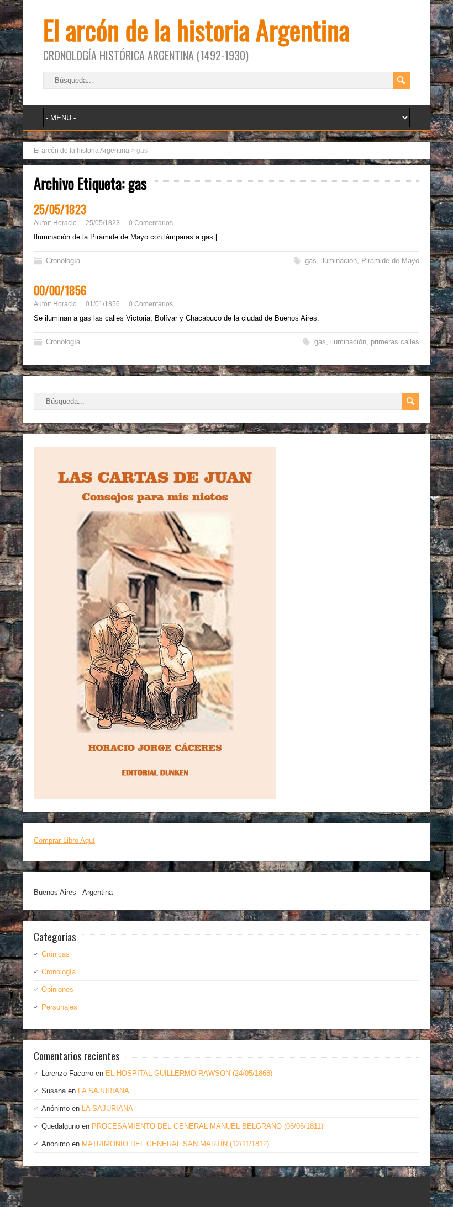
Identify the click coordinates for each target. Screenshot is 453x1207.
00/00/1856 (60, 289)
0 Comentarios (151, 223)
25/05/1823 (60, 208)
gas (311, 261)
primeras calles (395, 342)
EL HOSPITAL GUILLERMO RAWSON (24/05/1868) (189, 1073)
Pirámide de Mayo (390, 261)
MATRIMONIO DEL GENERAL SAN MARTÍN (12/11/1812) (175, 1144)
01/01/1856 (103, 304)
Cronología (63, 261)
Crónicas (55, 954)
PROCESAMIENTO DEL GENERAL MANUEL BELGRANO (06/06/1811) (207, 1126)
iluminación (339, 261)
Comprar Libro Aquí (64, 840)
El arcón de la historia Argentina (196, 29)
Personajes (59, 1007)
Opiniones (57, 989)
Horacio (65, 223)
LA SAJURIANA (103, 1091)
